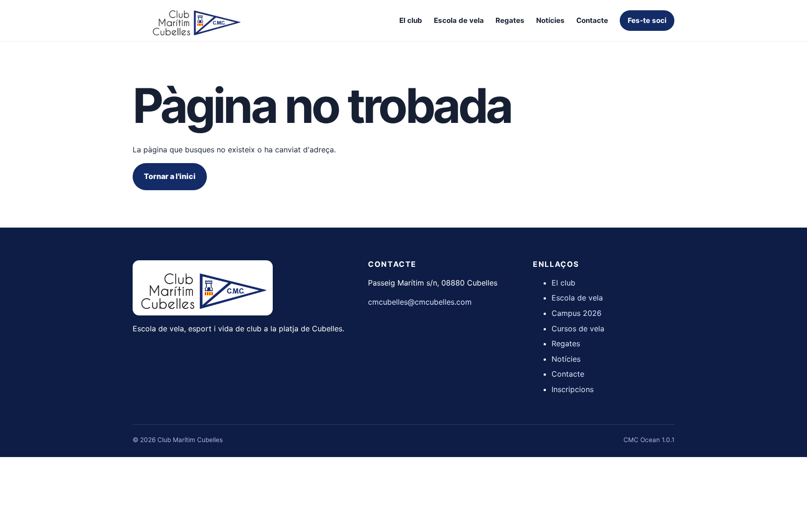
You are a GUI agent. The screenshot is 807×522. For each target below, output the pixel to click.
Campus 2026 (577, 313)
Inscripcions (573, 389)
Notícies (550, 20)
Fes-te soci (647, 20)
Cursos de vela (578, 328)
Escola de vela (459, 20)
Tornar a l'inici (170, 176)
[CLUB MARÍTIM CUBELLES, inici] (196, 20)
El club (410, 20)
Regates (510, 20)
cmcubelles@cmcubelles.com (420, 302)
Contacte (592, 20)
